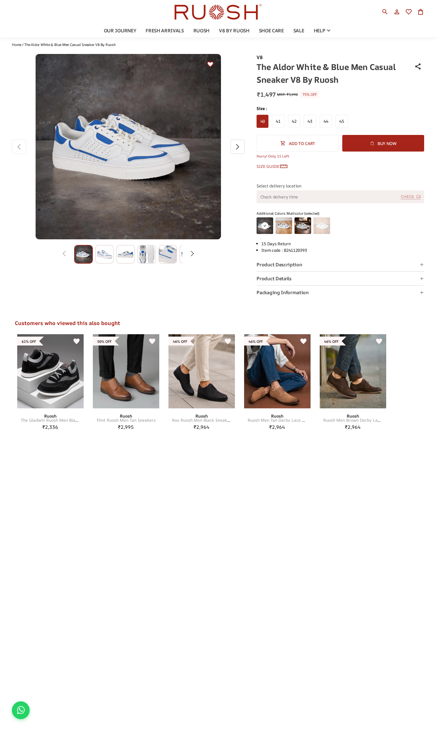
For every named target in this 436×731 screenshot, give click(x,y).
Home (16, 44)
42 (294, 121)
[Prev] (64, 254)
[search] (385, 11)
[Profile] (396, 11)
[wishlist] (408, 11)
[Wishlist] (210, 65)
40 (262, 121)
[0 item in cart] (420, 11)
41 (278, 121)
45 (341, 121)
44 (326, 121)
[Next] (192, 254)
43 (310, 121)
